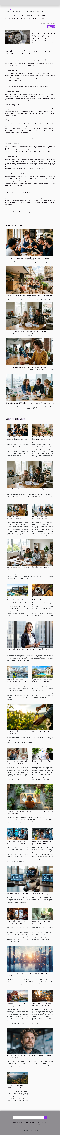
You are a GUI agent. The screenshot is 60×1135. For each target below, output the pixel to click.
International (23, 1123)
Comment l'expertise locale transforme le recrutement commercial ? (16, 843)
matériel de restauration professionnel (28, 62)
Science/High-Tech (38, 1124)
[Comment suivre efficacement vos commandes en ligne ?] (42, 590)
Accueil (6, 10)
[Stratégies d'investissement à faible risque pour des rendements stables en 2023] (30, 1041)
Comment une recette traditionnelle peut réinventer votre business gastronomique (30, 259)
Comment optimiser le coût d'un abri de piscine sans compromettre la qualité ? (42, 681)
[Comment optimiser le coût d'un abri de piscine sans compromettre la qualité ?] (42, 672)
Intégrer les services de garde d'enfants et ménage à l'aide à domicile (17, 763)
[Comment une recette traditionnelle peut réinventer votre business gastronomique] (29, 242)
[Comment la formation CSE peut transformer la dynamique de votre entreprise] (42, 834)
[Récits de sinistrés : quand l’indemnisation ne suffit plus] (29, 316)
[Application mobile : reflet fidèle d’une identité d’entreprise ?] (29, 351)
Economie (13, 10)
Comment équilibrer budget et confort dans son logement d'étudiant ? (42, 923)
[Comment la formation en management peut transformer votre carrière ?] (30, 634)
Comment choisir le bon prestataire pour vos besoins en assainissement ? (17, 681)
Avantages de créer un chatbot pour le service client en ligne (28, 894)
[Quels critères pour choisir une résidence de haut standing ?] (17, 590)
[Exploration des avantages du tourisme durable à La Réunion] (17, 1078)
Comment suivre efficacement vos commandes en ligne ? (40, 599)
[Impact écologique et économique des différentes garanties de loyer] (30, 552)
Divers (46, 1123)
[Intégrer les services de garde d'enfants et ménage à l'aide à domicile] (17, 754)
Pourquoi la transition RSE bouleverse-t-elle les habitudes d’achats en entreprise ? (30, 404)
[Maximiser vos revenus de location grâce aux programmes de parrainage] (17, 996)
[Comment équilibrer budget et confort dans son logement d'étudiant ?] (42, 914)
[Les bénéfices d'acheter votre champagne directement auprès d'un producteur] (30, 716)
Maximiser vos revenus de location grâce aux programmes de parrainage (16, 1005)
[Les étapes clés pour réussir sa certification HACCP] (42, 754)
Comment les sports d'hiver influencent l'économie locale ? (17, 923)
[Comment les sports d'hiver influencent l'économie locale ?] (17, 914)
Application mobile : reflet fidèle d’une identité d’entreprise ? (30, 367)
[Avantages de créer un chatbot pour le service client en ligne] (30, 879)
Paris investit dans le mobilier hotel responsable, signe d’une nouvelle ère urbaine (30, 296)
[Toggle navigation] (7, 2)
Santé (30, 1123)
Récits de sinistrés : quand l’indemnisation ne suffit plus (30, 331)
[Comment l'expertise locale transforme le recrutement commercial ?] (17, 834)
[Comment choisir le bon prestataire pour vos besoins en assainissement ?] (17, 672)
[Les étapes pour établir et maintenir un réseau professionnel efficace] (30, 959)
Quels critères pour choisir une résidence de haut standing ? (16, 599)
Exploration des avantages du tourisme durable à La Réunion (16, 1087)
